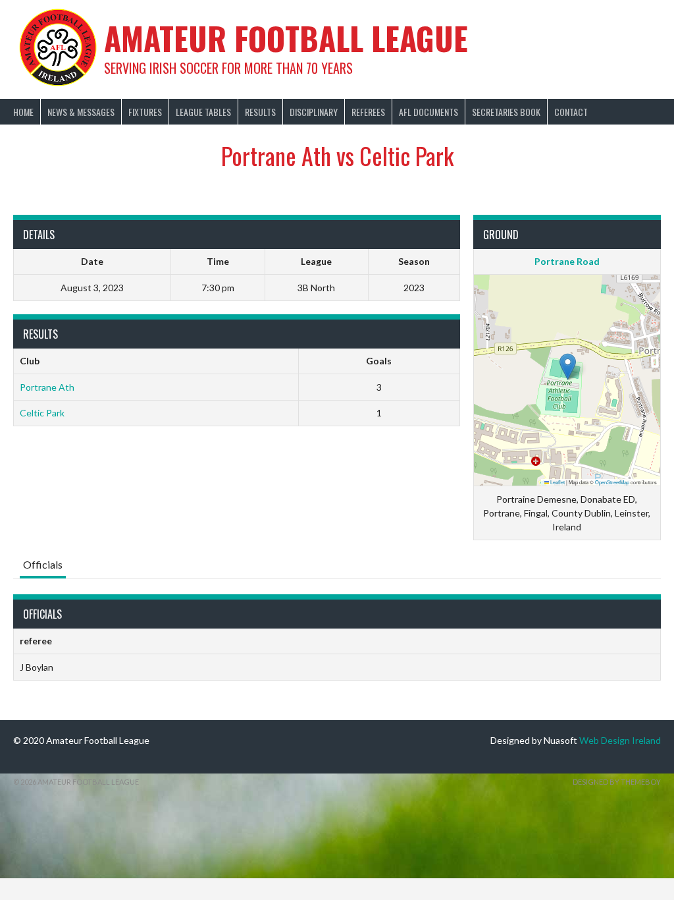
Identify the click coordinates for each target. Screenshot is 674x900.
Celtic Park (42, 412)
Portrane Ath (47, 387)
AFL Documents (428, 112)
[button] (567, 366)
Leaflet (557, 482)
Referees (368, 112)
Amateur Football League (286, 37)
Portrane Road (567, 261)
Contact (571, 112)
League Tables (203, 112)
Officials (43, 564)
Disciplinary (314, 112)
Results (260, 112)
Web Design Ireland (620, 740)
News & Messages (81, 112)
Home (23, 112)
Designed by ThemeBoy (617, 781)
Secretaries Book (506, 112)
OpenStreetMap (612, 482)
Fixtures (145, 112)
